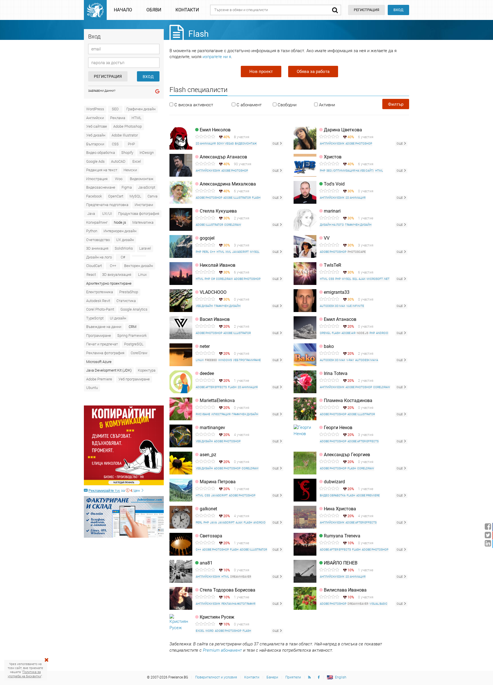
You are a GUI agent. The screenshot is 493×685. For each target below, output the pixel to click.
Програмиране (98, 335)
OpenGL (325, 333)
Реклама (117, 118)
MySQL (135, 196)
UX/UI (107, 213)
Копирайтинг (97, 222)
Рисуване (203, 414)
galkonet (208, 508)
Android (382, 333)
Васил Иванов (215, 319)
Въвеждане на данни (103, 327)
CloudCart (94, 266)
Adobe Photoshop (127, 126)
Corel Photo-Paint (100, 309)
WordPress (95, 109)
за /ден (114, 490)
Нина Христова (340, 508)
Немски (130, 170)
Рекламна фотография (105, 353)
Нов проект (261, 71)
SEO (115, 109)
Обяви (153, 10)
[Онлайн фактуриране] (124, 517)
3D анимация (97, 248)
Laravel (145, 248)
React (91, 274)
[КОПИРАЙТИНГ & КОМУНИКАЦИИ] (124, 445)
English (340, 677)
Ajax (362, 278)
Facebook (94, 196)
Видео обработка (100, 152)
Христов (333, 157)
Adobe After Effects (211, 387)
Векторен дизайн (138, 266)
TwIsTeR (332, 265)
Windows (225, 360)
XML (228, 251)
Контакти (187, 10)
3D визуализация (116, 274)
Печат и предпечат (102, 344)
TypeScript (95, 318)
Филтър (395, 104)
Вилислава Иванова (345, 590)
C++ (113, 266)
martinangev (212, 427)
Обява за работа (313, 71)
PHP (131, 144)
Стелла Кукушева (218, 211)
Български (95, 144)
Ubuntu (92, 388)
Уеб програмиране (134, 379)
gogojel (207, 238)
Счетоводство (98, 240)
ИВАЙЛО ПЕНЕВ (340, 563)
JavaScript (146, 187)
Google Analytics (134, 309)
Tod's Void (334, 184)
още (275, 143)
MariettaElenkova (217, 400)
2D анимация (206, 143)
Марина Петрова (218, 481)
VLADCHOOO (213, 292)
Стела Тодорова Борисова (227, 590)
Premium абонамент (222, 650)
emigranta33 (336, 292)
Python (91, 231)
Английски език (332, 143)
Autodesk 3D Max (332, 305)
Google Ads (95, 161)
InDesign (147, 152)
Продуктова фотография (138, 213)
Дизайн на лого (99, 257)
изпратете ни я (217, 56)
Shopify (127, 152)
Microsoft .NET (378, 278)
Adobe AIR (348, 333)
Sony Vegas (225, 143)
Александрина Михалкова (228, 184)
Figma (127, 187)
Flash (256, 197)
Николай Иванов (217, 265)
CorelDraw (139, 353)
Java (91, 213)
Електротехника (99, 292)
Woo (118, 179)
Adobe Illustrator (125, 135)
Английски (95, 118)
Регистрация (108, 76)
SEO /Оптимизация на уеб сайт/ (350, 170)
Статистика (126, 301)
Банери (272, 677)
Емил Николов (215, 129)
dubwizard (334, 481)
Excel (136, 161)
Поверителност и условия (216, 677)
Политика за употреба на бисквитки (24, 674)
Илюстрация (97, 179)
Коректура (146, 370)
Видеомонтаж (141, 179)
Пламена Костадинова (348, 400)
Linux (142, 274)
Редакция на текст (101, 170)
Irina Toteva (335, 373)
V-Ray (350, 360)
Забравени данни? (102, 90)
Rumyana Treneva (342, 536)
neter (205, 346)
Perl (205, 251)
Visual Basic (378, 603)
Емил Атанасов (340, 319)
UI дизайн (118, 318)
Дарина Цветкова (343, 129)
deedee (207, 373)
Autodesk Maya (366, 360)
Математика (142, 222)
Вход (398, 10)
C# (123, 257)
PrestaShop (128, 292)
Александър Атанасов (223, 157)
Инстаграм (144, 205)
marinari (332, 211)
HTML (137, 118)
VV (327, 238)
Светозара (211, 536)
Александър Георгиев (347, 454)
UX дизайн (125, 240)
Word (209, 630)
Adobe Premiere (99, 379)
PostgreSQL (134, 344)
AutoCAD (118, 161)
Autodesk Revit (98, 301)
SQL (354, 278)
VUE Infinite (355, 305)
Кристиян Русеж (217, 617)
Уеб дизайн (95, 135)
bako (329, 346)
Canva (152, 196)
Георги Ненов (338, 427)
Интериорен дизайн (120, 231)
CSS (115, 144)
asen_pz (208, 454)
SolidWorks (124, 248)
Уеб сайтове (96, 126)
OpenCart (115, 196)
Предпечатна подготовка (107, 205)
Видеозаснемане (100, 187)
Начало (123, 10)
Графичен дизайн (140, 109)
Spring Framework (132, 335)
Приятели (293, 677)
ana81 (206, 563)
